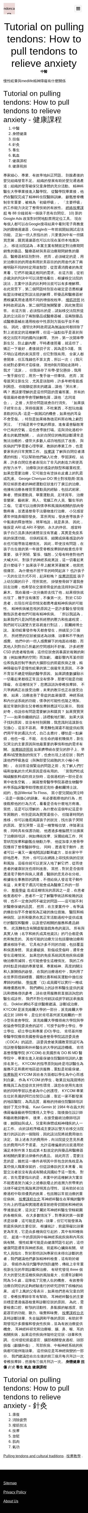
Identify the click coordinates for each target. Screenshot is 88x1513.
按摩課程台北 (29, 1199)
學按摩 (31, 982)
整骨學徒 (19, 890)
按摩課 (49, 451)
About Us (10, 1501)
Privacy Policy (14, 1492)
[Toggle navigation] (78, 8)
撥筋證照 (73, 300)
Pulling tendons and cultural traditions (33, 1456)
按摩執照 (10, 1074)
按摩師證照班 (22, 749)
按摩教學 (73, 1456)
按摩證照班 (67, 576)
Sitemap (10, 1483)
